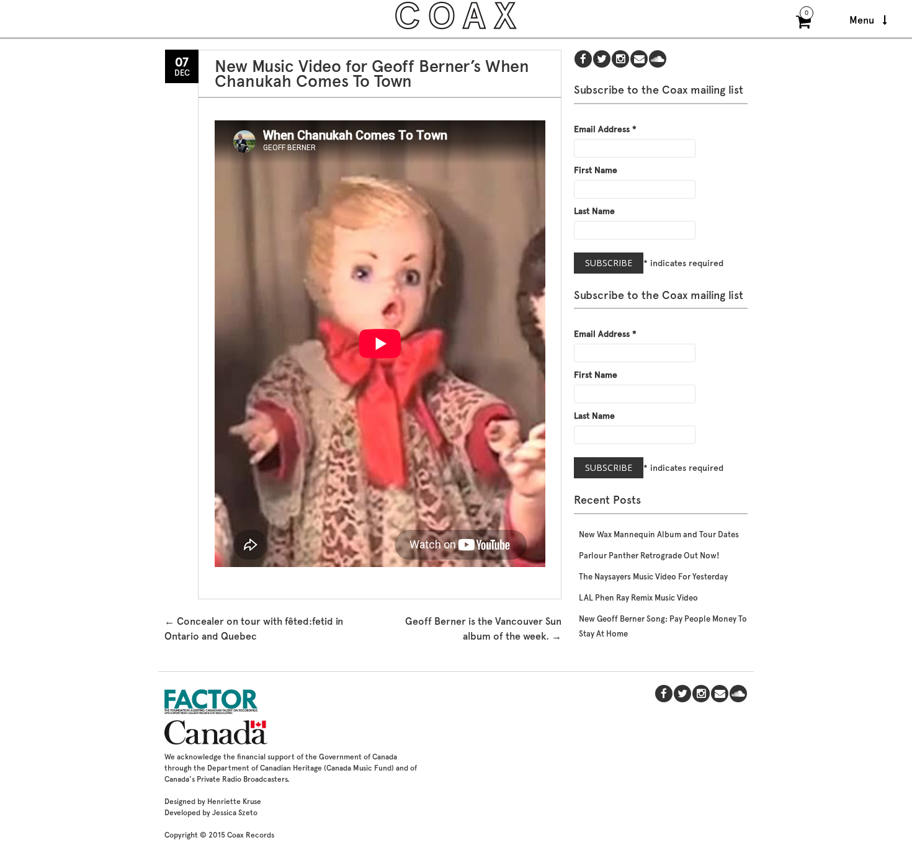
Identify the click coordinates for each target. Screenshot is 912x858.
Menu (863, 20)
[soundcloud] (657, 60)
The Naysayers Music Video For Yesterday (653, 576)
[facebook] (583, 60)
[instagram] (620, 60)
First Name (595, 170)
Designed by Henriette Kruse (212, 801)
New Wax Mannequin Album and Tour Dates (659, 534)
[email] (639, 60)
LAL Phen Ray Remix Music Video (638, 597)
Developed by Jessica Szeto (210, 812)
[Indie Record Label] (456, 28)
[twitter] (601, 60)
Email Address (605, 129)
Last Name (594, 211)
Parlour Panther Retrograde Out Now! (649, 555)
